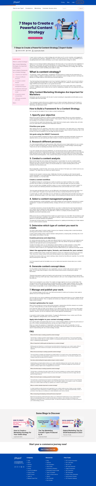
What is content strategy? (20, 61)
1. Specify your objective (21, 74)
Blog (68, 2)
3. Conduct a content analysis (20, 81)
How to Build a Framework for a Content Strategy (20, 71)
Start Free (79, 2)
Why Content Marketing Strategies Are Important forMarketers (20, 66)
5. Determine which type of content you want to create (21, 90)
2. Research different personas (20, 77)
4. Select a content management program (20, 85)
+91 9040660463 (18, 462)
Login (73, 2)
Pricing (62, 2)
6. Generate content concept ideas (20, 95)
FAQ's (14, 103)
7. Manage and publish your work (20, 99)
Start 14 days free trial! (48, 449)
